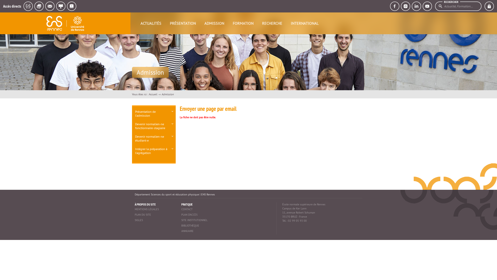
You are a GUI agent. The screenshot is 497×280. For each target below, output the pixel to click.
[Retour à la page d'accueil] (65, 23)
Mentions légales (147, 209)
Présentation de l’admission (145, 113)
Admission (214, 23)
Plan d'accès (189, 214)
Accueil (153, 94)
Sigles (139, 220)
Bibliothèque (190, 225)
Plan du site (143, 214)
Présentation (183, 23)
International (305, 23)
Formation (243, 23)
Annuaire (187, 231)
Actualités (151, 23)
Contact (187, 209)
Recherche (272, 23)
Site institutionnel (194, 220)
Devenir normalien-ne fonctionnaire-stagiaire (150, 126)
